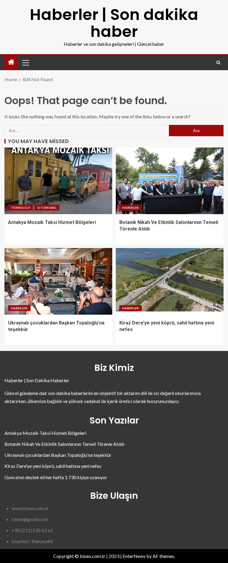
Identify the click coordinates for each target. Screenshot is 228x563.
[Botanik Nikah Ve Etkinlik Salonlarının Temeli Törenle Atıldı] (170, 181)
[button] (25, 62)
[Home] (11, 62)
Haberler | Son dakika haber (114, 23)
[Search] (218, 62)
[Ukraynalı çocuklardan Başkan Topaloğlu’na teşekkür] (58, 281)
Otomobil (46, 207)
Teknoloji (20, 207)
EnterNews (134, 556)
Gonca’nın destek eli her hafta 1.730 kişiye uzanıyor (55, 477)
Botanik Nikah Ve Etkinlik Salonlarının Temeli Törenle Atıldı (64, 444)
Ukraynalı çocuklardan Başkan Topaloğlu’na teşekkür (57, 455)
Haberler (130, 207)
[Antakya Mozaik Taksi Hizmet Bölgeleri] (58, 181)
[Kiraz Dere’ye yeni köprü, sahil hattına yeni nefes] (170, 281)
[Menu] (25, 62)
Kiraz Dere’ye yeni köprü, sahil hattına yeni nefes (52, 466)
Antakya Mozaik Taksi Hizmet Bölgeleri (52, 222)
